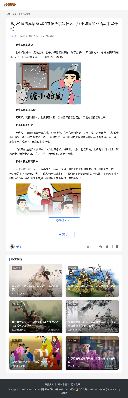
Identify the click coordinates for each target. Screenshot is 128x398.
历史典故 (50, 36)
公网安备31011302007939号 (93, 389)
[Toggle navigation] (121, 5)
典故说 (12, 36)
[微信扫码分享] (101, 246)
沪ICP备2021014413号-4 (63, 389)
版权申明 (62, 384)
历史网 (64, 392)
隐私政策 (75, 384)
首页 (8, 14)
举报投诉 (49, 384)
